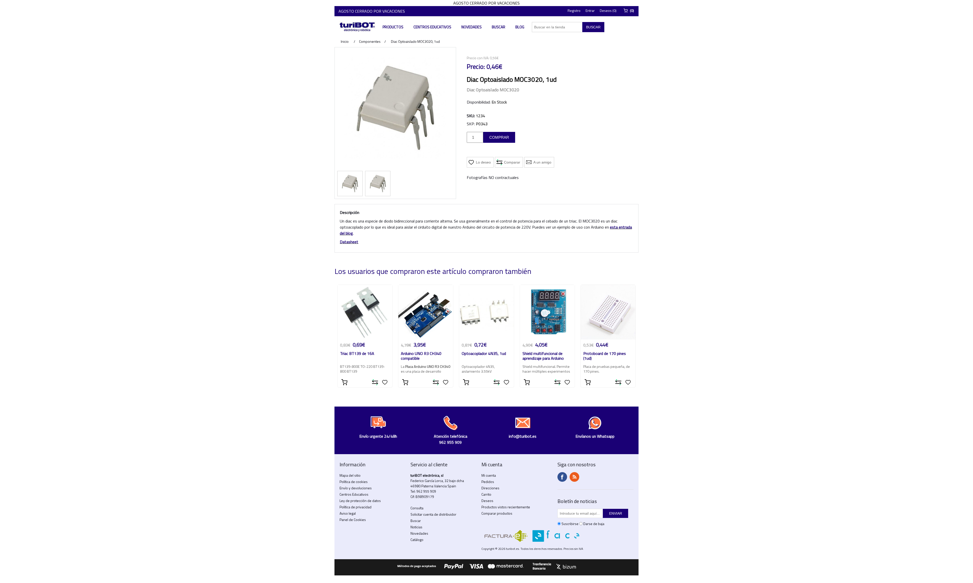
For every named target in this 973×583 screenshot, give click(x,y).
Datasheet (349, 242)
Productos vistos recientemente (505, 507)
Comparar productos (496, 513)
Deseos (487, 500)
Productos (393, 27)
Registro (574, 10)
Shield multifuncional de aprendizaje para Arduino (543, 356)
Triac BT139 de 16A (357, 353)
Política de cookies (354, 481)
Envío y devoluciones (356, 488)
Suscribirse (570, 523)
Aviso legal (348, 513)
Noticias (416, 527)
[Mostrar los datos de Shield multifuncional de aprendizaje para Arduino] (547, 312)
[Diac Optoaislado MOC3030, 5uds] (377, 183)
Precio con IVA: (478, 58)
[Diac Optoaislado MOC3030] (350, 183)
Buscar (498, 27)
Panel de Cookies (353, 519)
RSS (574, 477)
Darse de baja (593, 523)
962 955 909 (426, 491)
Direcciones (490, 488)
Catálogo (416, 539)
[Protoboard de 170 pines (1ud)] (608, 312)
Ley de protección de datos (360, 500)
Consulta (416, 508)
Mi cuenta (488, 475)
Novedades (471, 27)
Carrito (486, 494)
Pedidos (487, 481)
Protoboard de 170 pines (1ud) (604, 356)
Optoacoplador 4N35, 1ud (484, 353)
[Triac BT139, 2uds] (365, 312)
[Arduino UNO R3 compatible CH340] (425, 312)
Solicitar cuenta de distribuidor (433, 514)
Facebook (562, 477)
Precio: (476, 66)
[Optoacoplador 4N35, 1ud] (486, 312)
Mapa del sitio (350, 475)
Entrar (590, 10)
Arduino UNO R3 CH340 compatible (421, 356)
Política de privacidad (355, 507)
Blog (519, 27)
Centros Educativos (432, 27)
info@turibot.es (522, 436)
